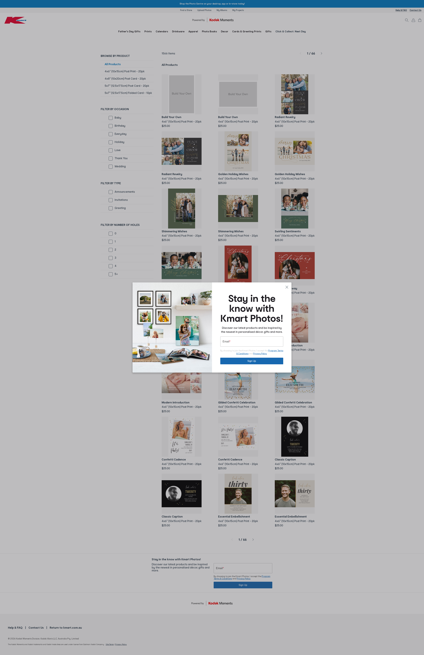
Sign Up (251, 361)
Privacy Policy (260, 353)
